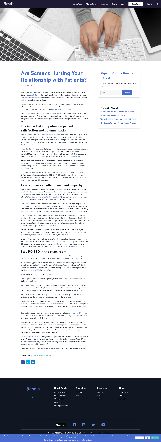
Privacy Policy (89, 433)
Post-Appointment (61, 406)
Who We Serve (91, 4)
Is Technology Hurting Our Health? (112, 115)
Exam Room (58, 402)
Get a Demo (136, 4)
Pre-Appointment (60, 396)
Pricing (114, 4)
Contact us (25, 355)
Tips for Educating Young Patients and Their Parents (118, 119)
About (122, 4)
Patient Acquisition (61, 392)
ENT (77, 396)
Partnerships (123, 392)
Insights (100, 396)
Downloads (101, 392)
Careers (121, 396)
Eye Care (79, 392)
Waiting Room (59, 399)
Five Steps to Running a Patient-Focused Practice (118, 123)
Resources (104, 4)
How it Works (77, 4)
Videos (99, 399)
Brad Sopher (27, 85)
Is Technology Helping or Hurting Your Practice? (117, 111)
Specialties (81, 388)
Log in (149, 4)
